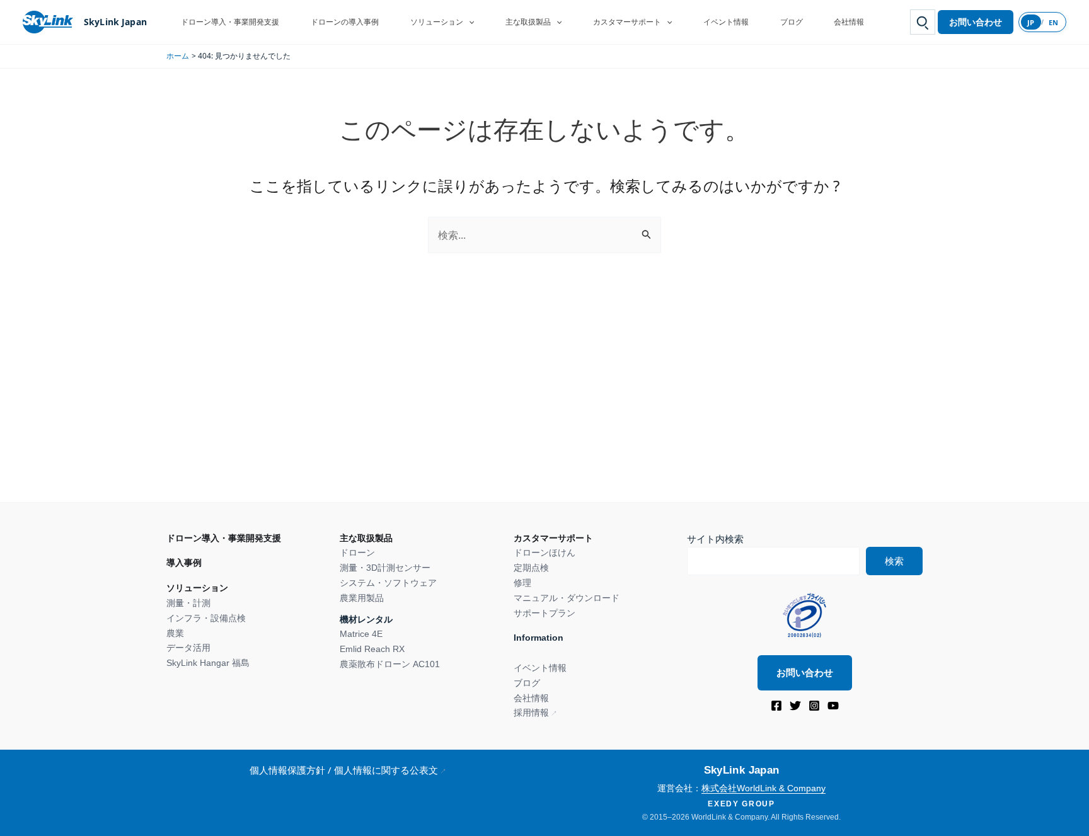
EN (1054, 22)
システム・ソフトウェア (388, 583)
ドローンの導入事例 (345, 21)
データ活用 (188, 648)
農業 (175, 633)
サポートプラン (544, 613)
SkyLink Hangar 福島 (208, 663)
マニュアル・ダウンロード (566, 598)
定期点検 (531, 568)
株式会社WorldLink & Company (763, 788)
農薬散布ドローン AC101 (390, 664)
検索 (894, 561)
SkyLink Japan (115, 22)
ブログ (791, 21)
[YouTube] (833, 705)
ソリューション (436, 21)
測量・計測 (188, 603)
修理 (522, 583)
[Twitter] (795, 705)
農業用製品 (362, 598)
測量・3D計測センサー (385, 568)
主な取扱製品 (528, 21)
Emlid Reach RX (372, 649)
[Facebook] (776, 705)
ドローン (357, 552)
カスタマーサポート (627, 21)
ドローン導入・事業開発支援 (230, 21)
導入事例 (184, 563)
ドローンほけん (544, 552)
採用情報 (531, 712)
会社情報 (849, 21)
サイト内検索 (715, 539)
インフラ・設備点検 (206, 618)
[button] (468, 22)
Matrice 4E (361, 634)
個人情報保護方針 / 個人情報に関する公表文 (344, 770)
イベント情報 (726, 21)
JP (1031, 22)
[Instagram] (814, 705)
